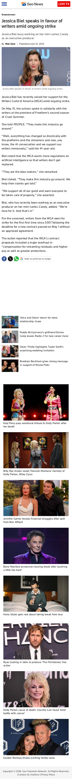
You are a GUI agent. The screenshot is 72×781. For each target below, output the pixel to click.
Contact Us (23, 774)
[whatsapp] (16, 258)
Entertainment (8, 14)
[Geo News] (32, 4)
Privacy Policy (48, 774)
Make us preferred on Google (38, 259)
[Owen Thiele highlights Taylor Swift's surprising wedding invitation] (10, 351)
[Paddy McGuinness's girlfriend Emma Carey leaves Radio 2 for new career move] (10, 337)
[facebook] (4, 258)
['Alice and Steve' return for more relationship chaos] (10, 322)
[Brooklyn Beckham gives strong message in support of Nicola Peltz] (10, 365)
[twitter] (10, 258)
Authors (35, 774)
